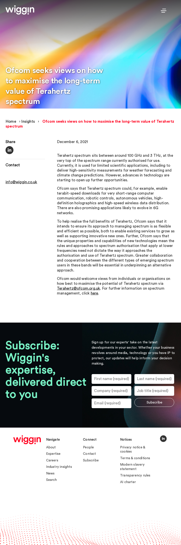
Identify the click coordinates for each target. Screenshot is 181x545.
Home (11, 121)
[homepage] (27, 439)
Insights (28, 121)
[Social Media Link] (163, 438)
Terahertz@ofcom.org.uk (78, 288)
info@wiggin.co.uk (21, 182)
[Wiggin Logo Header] (20, 10)
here (94, 293)
